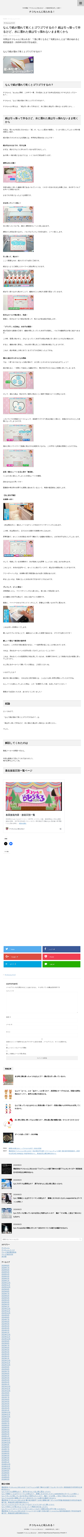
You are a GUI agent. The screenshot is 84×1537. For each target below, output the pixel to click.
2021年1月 (5, 1410)
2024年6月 (5, 1322)
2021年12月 (6, 1386)
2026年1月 (5, 1281)
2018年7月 (5, 1475)
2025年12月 (6, 1283)
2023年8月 (5, 1343)
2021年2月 (5, 1408)
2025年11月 (6, 1285)
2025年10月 (6, 1287)
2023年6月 (5, 1347)
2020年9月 (5, 1419)
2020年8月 (5, 1421)
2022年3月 (5, 1380)
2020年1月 (5, 1436)
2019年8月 (5, 1447)
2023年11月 (6, 1337)
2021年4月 (5, 1404)
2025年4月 (5, 1300)
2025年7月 (5, 1293)
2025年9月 (5, 1289)
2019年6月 (5, 1451)
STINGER (62, 1533)
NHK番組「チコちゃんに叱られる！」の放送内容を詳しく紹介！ (42, 1529)
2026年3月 (5, 1276)
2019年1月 (5, 1462)
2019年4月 (5, 1455)
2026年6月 (5, 1270)
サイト (8, 1032)
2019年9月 (5, 1445)
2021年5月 (5, 1401)
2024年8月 (5, 1317)
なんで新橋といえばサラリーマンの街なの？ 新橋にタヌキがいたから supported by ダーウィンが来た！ (40, 1494)
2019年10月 (6, 1443)
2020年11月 (6, 1414)
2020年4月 (5, 1430)
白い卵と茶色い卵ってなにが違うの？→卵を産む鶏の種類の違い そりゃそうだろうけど (47, 1120)
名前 (8, 1017)
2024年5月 (5, 1324)
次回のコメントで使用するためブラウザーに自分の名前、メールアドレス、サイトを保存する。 (37, 1042)
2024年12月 (6, 1309)
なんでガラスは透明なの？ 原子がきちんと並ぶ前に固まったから (37, 1184)
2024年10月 (6, 1313)
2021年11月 (6, 1389)
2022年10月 (6, 1365)
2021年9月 (5, 1393)
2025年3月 (5, 1302)
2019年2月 (5, 1460)
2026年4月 (5, 1274)
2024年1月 (5, 1332)
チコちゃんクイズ (10, 975)
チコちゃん (6, 1248)
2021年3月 (5, 1406)
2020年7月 (5, 1423)
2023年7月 (5, 1345)
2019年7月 (5, 1449)
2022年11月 (6, 1363)
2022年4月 (5, 1378)
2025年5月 (5, 1298)
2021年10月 (6, 1391)
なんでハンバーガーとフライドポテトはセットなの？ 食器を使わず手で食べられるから (34, 1509)
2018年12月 (6, 1464)
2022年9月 (5, 1367)
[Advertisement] (42, 882)
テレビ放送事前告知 (9, 1252)
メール (9, 1024)
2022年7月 (5, 1371)
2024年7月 (5, 1319)
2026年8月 (5, 1265)
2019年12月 (6, 1438)
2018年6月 (5, 1477)
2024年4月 (5, 1326)
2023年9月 (5, 1341)
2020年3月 (5, 1432)
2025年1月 (5, 1306)
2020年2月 (5, 1434)
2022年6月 (5, 1373)
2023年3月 (5, 1354)
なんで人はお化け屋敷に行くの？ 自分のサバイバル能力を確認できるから (40, 1228)
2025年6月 (5, 1296)
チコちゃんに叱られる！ (42, 11)
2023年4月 (5, 1352)
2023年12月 (6, 1335)
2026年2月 (5, 1278)
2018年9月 (5, 1471)
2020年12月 (6, 1412)
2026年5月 (5, 1272)
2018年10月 (6, 1468)
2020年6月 (5, 1425)
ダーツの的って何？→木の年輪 (26, 1134)
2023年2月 (5, 1356)
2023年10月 (6, 1339)
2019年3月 (5, 1458)
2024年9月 (5, 1315)
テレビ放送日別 (7, 1254)
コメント (10, 991)
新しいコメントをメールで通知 (16, 1048)
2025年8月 (5, 1291)
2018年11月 (6, 1466)
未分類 (4, 1256)
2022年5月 (5, 1376)
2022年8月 (5, 1369)
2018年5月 (5, 1479)
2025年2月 (5, 1304)
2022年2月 (5, 1382)
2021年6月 (5, 1399)
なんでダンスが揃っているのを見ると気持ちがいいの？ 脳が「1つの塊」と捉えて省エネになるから (39, 1496)
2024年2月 (5, 1330)
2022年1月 (5, 1384)
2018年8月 (5, 1473)
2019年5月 (5, 1453)
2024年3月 (5, 1328)
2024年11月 (6, 1311)
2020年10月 (6, 1417)
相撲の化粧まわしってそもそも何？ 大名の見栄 (25, 1148)
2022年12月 (6, 1360)
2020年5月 (5, 1427)
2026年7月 (5, 1268)
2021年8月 (5, 1395)
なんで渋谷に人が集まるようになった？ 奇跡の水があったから (25, 1507)
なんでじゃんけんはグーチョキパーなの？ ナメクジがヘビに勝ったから (28, 1504)
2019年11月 (6, 1440)
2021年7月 (5, 1397)
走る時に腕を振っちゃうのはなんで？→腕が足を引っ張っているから (40, 1076)
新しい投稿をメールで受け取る (16, 1053)
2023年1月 (5, 1358)
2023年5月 (5, 1350)
